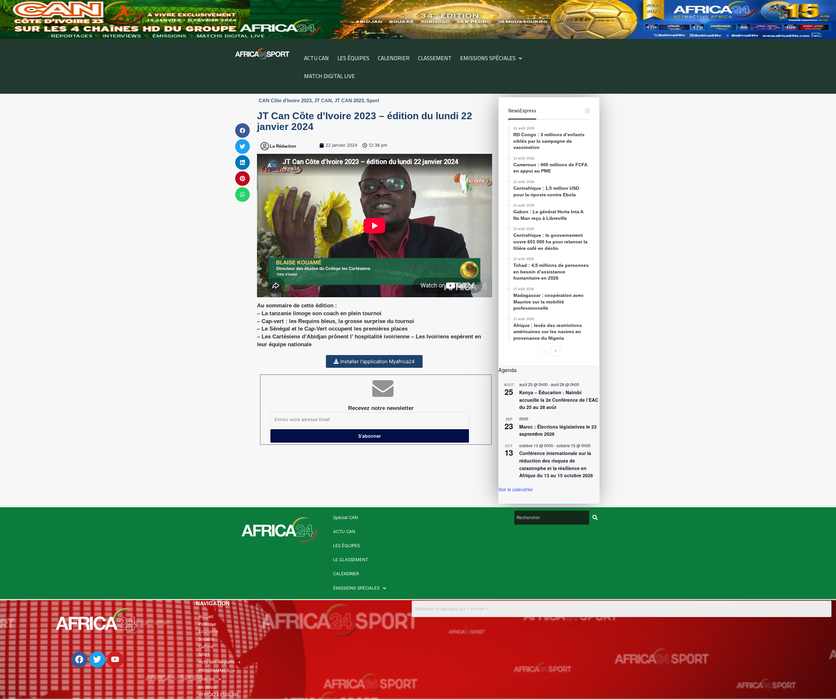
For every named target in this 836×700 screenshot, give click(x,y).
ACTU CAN (316, 58)
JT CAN (323, 100)
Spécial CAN (345, 517)
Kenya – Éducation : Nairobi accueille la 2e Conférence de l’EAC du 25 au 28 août (558, 399)
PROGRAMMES (214, 670)
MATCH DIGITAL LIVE (329, 76)
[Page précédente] (544, 351)
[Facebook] (79, 659)
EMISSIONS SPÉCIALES (488, 58)
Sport (372, 100)
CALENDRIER (394, 58)
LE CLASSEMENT (350, 559)
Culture (206, 646)
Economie (208, 631)
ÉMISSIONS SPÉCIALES (356, 588)
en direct (208, 687)
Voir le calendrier (515, 489)
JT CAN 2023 (349, 100)
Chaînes (207, 678)
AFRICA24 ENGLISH (218, 694)
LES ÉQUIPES (353, 58)
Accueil (206, 616)
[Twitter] (97, 659)
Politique (207, 624)
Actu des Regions (216, 661)
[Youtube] (115, 659)
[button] (491, 58)
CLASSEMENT (435, 58)
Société (206, 639)
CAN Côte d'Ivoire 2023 (285, 100)
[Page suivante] (555, 351)
